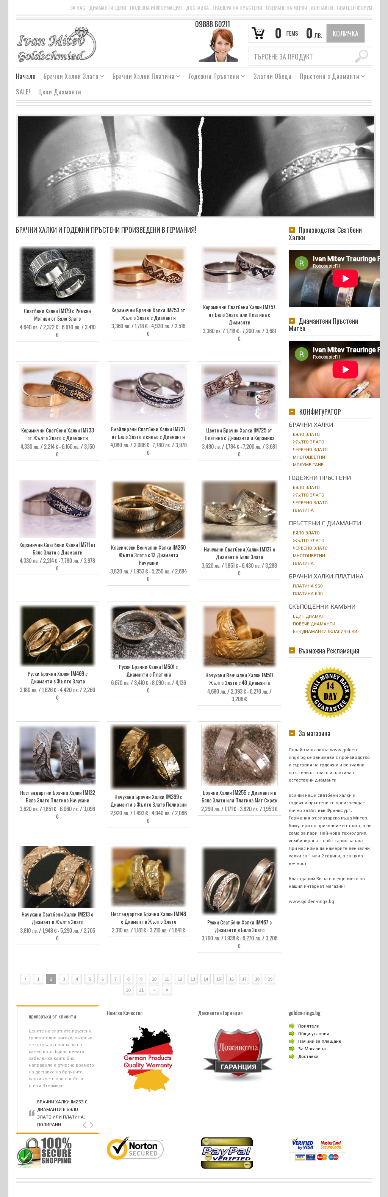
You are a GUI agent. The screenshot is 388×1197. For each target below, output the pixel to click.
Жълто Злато (308, 442)
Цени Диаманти (59, 91)
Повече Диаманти (314, 624)
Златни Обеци (272, 76)
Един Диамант (310, 616)
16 (231, 979)
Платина (303, 510)
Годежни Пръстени (211, 77)
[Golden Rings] (56, 44)
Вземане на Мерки (286, 7)
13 (193, 979)
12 (180, 979)
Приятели (308, 1026)
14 (205, 979)
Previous (85, 1125)
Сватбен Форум (354, 7)
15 (218, 979)
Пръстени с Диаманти (327, 77)
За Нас (77, 7)
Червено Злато (310, 449)
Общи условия (313, 1033)
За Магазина (312, 1048)
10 (154, 979)
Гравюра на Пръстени (237, 7)
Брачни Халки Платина (141, 77)
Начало (26, 76)
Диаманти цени (107, 7)
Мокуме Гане (308, 464)
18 (257, 979)
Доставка (197, 7)
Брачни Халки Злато (68, 77)
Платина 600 (308, 593)
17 (244, 979)
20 (128, 990)
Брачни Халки (311, 424)
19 (270, 979)
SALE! (23, 91)
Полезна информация (156, 7)
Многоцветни (309, 457)
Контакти (322, 7)
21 (141, 990)
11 (167, 979)
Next (91, 1125)
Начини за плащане (319, 1041)
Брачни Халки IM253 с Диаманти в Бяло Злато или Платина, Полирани (62, 1113)
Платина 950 (308, 586)
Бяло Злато (306, 434)
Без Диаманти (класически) (326, 631)
